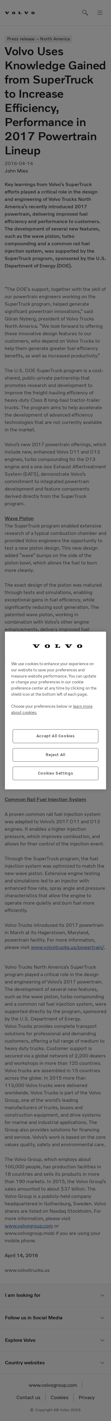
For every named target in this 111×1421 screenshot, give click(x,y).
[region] (55, 711)
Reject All (55, 754)
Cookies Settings (55, 773)
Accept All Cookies (55, 736)
